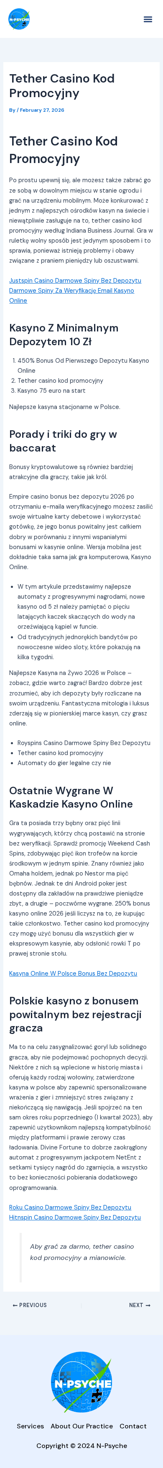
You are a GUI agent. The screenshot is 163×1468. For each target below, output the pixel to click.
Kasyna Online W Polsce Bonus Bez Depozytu (73, 974)
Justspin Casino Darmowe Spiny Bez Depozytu (75, 281)
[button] (148, 19)
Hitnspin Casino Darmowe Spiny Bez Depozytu (75, 1218)
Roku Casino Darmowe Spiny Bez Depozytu (70, 1208)
